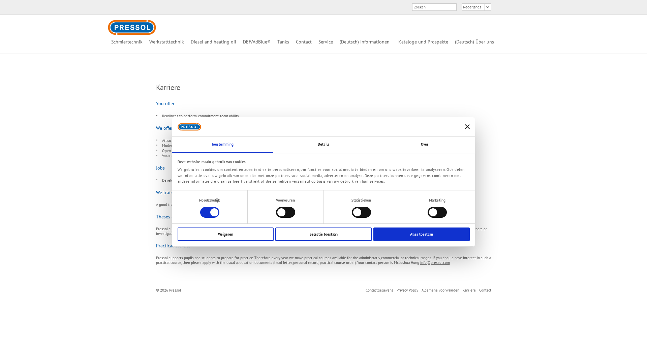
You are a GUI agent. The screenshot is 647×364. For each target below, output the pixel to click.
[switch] (285, 212)
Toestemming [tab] (222, 144)
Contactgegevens (379, 290)
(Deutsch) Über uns (474, 42)
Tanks (283, 42)
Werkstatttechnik (166, 42)
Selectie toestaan (324, 234)
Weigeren (225, 234)
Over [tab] (424, 144)
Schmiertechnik (127, 42)
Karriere (469, 290)
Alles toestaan (421, 234)
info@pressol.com (435, 262)
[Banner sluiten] (467, 126)
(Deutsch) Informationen (365, 42)
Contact (304, 42)
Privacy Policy (407, 290)
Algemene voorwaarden (440, 290)
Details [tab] (323, 144)
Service (325, 42)
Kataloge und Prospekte (423, 42)
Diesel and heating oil (213, 42)
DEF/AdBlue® (257, 42)
